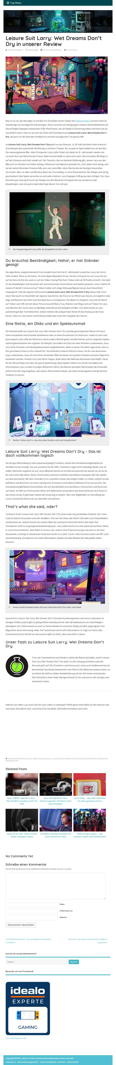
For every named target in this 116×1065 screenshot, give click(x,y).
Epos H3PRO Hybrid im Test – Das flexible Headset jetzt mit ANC (21, 801)
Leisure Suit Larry (44, 758)
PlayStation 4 (102, 758)
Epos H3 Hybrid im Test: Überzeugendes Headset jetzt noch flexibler (55, 801)
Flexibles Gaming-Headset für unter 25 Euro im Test (55, 835)
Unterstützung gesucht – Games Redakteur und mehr (41, 1062)
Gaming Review (55, 50)
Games (46, 50)
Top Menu (15, 3)
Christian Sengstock (15, 50)
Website (63, 917)
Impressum (11, 1062)
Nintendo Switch (90, 758)
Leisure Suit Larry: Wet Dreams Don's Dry (67, 758)
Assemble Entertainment (17, 758)
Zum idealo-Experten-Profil (16, 1038)
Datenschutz (73, 1062)
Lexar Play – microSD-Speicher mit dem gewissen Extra (90, 799)
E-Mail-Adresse (66, 911)
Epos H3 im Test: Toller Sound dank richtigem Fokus (22, 835)
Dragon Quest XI (83, 120)
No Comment (72, 50)
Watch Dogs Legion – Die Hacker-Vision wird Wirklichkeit (90, 835)
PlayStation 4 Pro (12, 761)
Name (62, 904)
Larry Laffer (32, 758)
